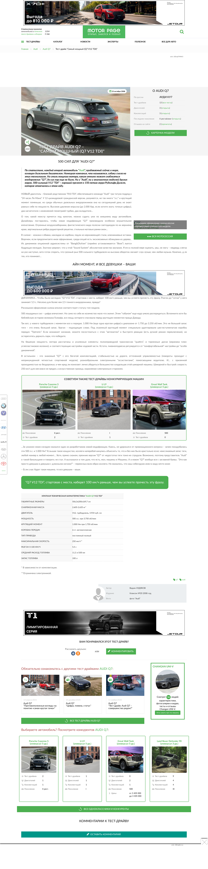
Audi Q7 (90, 496)
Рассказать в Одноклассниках (78, 653)
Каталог (58, 42)
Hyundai (3, 427)
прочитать (166, 124)
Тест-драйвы (33, 42)
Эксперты (113, 42)
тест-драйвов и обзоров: (31, 34)
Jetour (3, 434)
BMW (3, 405)
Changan (3, 413)
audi (183, 580)
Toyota (3, 463)
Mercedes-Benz (3, 456)
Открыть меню (22, 44)
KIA (3, 441)
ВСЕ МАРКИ (4, 469)
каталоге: (38, 31)
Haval (3, 420)
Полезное (140, 42)
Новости (85, 42)
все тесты (167, 103)
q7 (177, 580)
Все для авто (169, 42)
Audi (81, 170)
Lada (3, 449)
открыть (165, 108)
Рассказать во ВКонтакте (73, 653)
